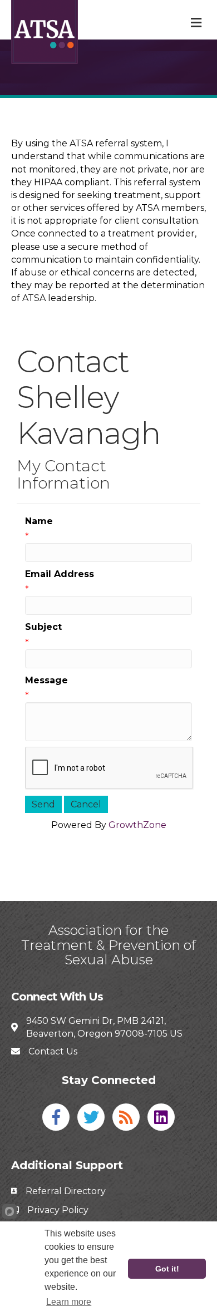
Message (46, 680)
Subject (43, 627)
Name (39, 521)
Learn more (68, 1302)
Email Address (59, 574)
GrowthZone (137, 825)
